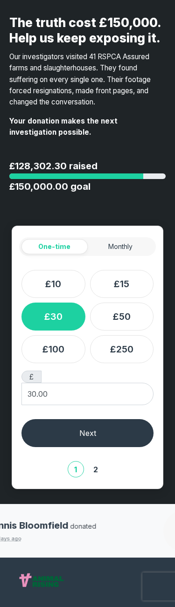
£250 (121, 349)
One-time (54, 246)
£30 (53, 316)
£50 (122, 316)
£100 (53, 349)
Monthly (120, 246)
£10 (53, 284)
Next (87, 433)
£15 (121, 284)
